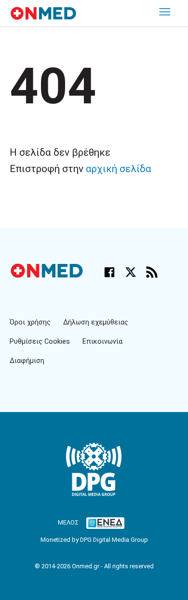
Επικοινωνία (102, 342)
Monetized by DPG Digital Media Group (94, 539)
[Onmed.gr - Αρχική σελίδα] (48, 275)
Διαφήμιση (27, 361)
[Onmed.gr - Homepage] (43, 13)
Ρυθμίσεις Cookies (40, 342)
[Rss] (152, 272)
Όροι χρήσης (30, 322)
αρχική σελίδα (118, 169)
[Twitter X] (130, 272)
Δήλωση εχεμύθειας (95, 322)
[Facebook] (109, 272)
